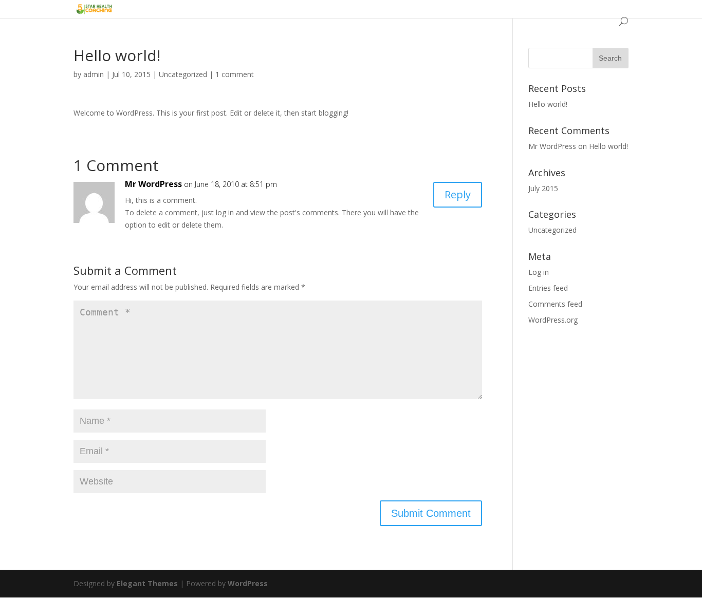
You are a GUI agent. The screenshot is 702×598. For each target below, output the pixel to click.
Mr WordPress (153, 184)
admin (93, 74)
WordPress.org (553, 320)
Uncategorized (183, 74)
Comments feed (555, 304)
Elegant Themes (147, 583)
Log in (538, 272)
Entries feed (548, 288)
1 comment (234, 74)
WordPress (248, 583)
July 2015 (543, 188)
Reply (458, 194)
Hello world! (547, 104)
